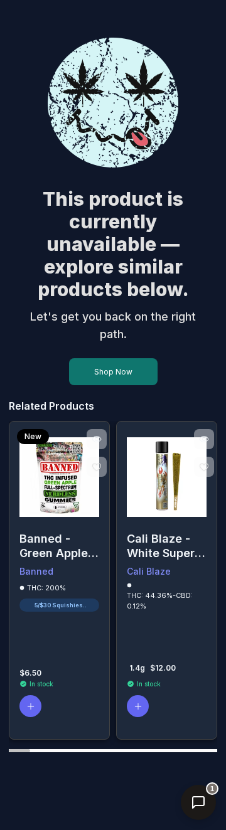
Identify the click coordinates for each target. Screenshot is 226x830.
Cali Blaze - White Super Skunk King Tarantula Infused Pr (161, 546)
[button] (30, 706)
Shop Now (113, 371)
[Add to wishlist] (97, 467)
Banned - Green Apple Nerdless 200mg (53, 546)
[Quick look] (97, 439)
